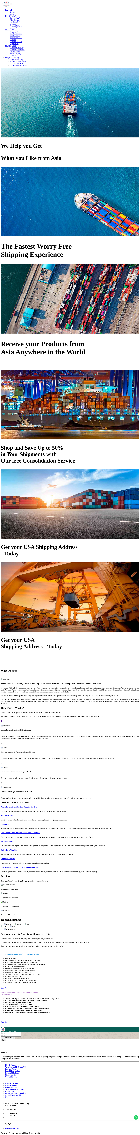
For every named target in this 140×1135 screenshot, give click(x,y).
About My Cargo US (13, 1095)
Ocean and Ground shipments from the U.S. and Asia (20, 833)
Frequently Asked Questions (15, 1093)
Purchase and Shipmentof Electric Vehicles (18, 62)
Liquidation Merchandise (18, 65)
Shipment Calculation (17, 50)
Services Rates (15, 52)
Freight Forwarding (12, 58)
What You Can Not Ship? (14, 1089)
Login (7, 10)
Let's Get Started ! (12, 1128)
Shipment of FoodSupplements (16, 43)
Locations (13, 24)
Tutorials (13, 56)
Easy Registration (7, 815)
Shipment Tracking (8, 859)
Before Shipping (15, 54)
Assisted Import (15, 36)
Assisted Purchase (16, 34)
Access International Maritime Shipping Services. (19, 807)
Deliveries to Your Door (9, 850)
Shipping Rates (10, 46)
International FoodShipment (16, 39)
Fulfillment (5, 824)
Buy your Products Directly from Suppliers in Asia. (20, 867)
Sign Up (4, 988)
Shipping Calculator (16, 48)
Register (12, 12)
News (7, 1097)
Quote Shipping (11, 1077)
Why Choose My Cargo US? (15, 21)
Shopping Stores (11, 30)
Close (3, 1040)
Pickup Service (10, 1075)
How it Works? (10, 16)
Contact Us (13, 28)
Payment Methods (16, 26)
